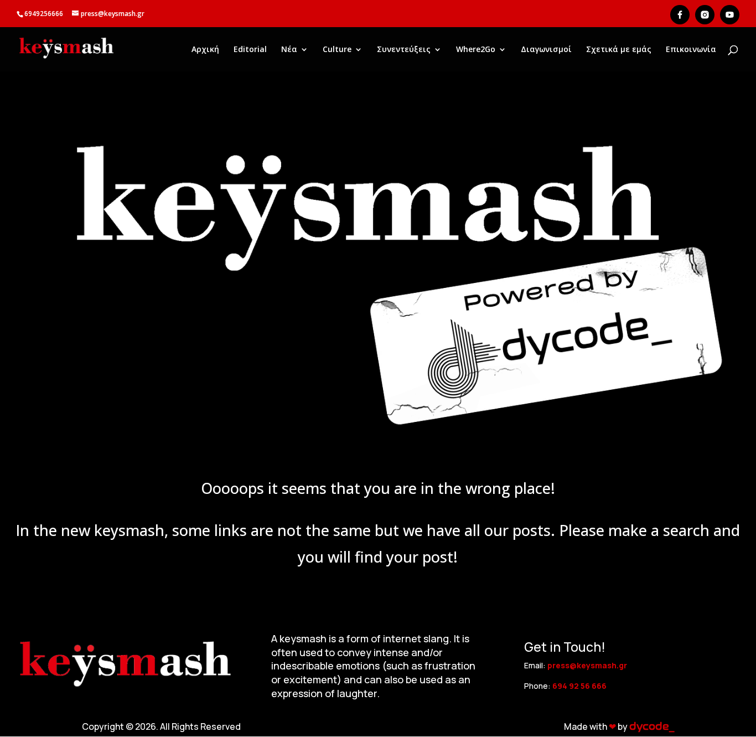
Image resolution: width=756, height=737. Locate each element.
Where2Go (475, 49)
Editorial (250, 49)
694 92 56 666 (579, 686)
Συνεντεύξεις (404, 49)
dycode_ (651, 726)
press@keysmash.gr (587, 665)
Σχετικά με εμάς (618, 49)
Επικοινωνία (691, 49)
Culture (337, 49)
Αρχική (205, 49)
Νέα (289, 49)
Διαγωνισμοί (546, 49)
